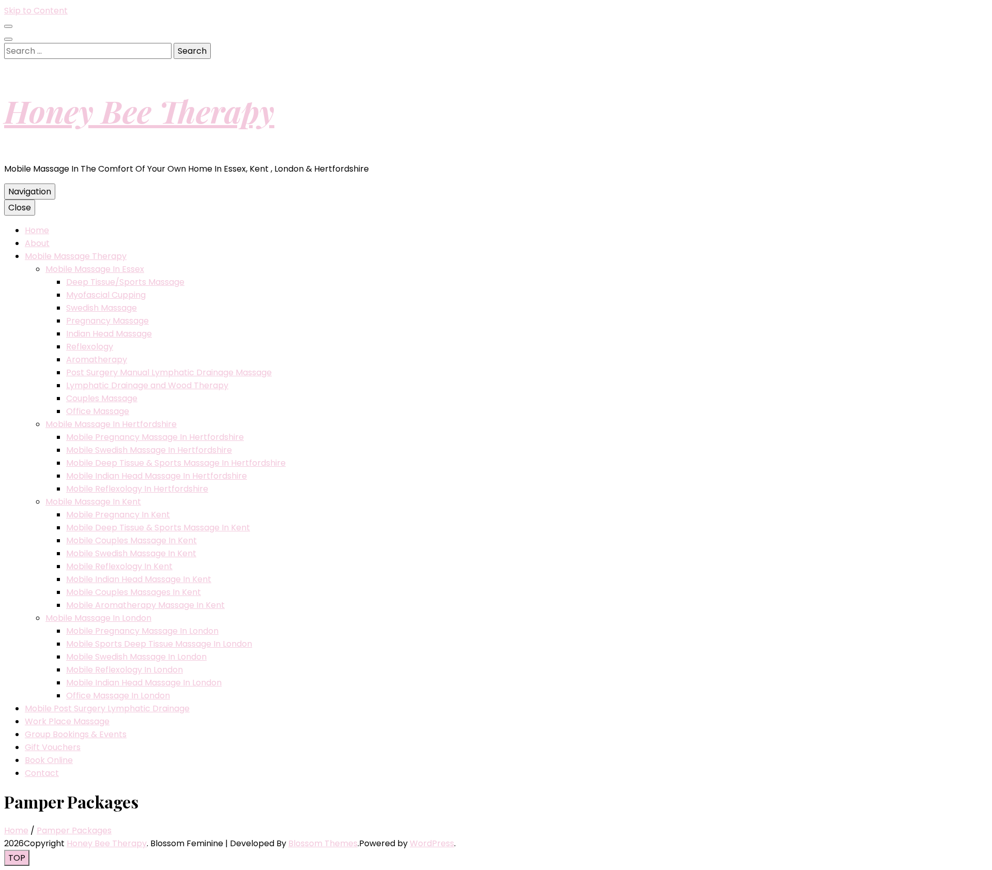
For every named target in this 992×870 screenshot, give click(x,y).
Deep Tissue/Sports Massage (125, 282)
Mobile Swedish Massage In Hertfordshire (149, 450)
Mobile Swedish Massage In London (136, 657)
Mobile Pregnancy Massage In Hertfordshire (155, 437)
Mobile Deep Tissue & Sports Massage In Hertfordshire (176, 463)
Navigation (29, 191)
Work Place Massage (67, 721)
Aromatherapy (96, 359)
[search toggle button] (8, 39)
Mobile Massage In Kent (93, 502)
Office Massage (97, 411)
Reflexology (89, 347)
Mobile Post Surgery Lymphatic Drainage (107, 708)
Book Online (49, 760)
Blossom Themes (323, 843)
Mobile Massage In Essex (94, 269)
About (37, 243)
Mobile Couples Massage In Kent (131, 540)
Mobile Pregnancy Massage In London (142, 631)
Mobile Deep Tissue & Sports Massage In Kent (158, 527)
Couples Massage (101, 398)
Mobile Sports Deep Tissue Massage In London (159, 644)
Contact (42, 773)
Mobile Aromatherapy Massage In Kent (145, 605)
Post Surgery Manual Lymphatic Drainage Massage (169, 372)
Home (37, 230)
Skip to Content (36, 11)
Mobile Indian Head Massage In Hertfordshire (156, 476)
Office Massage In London (118, 695)
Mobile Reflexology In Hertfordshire (137, 489)
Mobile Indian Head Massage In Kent (138, 579)
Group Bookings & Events (76, 734)
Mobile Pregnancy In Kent (118, 515)
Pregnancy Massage (107, 321)
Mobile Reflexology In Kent (119, 566)
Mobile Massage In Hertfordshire (111, 424)
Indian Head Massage (109, 334)
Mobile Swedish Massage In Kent (131, 553)
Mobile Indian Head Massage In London (144, 683)
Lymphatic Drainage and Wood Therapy (147, 385)
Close (19, 207)
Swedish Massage (101, 308)
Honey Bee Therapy (139, 110)
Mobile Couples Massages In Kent (133, 592)
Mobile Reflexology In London (124, 670)
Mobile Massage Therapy (76, 256)
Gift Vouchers (53, 747)
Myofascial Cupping (106, 295)
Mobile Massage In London (98, 618)
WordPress (432, 843)
